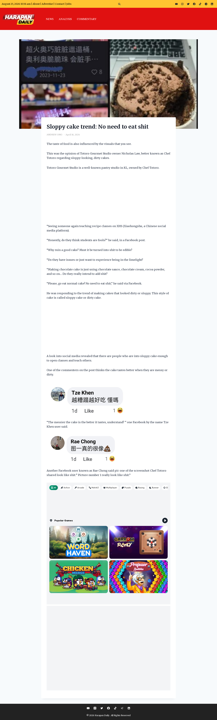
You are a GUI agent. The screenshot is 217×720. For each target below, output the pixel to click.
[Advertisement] (108, 199)
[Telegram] (206, 3)
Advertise (47, 3)
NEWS (50, 19)
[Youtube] (176, 3)
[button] (119, 4)
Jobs (68, 3)
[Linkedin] (129, 708)
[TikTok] (115, 708)
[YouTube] (88, 708)
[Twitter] (188, 3)
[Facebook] (194, 3)
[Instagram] (182, 3)
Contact (60, 3)
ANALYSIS (65, 19)
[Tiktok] (200, 3)
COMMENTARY (87, 19)
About (36, 3)
